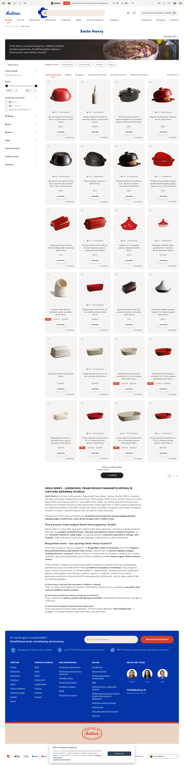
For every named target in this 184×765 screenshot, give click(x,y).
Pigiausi (68, 75)
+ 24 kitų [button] (112, 475)
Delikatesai (15, 676)
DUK (94, 682)
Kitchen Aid (40, 680)
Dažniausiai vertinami (97, 75)
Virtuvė (13, 667)
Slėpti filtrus (13, 65)
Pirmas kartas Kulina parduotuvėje (101, 677)
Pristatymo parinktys (68, 682)
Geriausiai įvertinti (119, 75)
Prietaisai (14, 680)
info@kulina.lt (136, 690)
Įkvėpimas (146, 20)
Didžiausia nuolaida (139, 75)
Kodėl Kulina (97, 707)
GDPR (61, 691)
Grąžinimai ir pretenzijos (69, 667)
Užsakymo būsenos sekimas (104, 703)
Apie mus (96, 716)
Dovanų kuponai (99, 671)
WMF (37, 667)
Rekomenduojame (53, 75)
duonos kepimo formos (123, 516)
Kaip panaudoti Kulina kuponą (105, 711)
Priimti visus (119, 753)
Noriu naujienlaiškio (157, 639)
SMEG (37, 676)
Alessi (37, 671)
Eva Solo (38, 697)
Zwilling (38, 688)
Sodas (12, 684)
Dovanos (174, 20)
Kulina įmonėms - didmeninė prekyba (104, 688)
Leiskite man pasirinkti (61, 759)
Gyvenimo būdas (17, 693)
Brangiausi (80, 75)
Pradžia (13, 697)
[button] (112, 75)
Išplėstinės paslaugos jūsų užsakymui (70, 673)
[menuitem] (8, 21)
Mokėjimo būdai (66, 678)
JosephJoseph (40, 684)
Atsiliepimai (97, 667)
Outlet (13, 701)
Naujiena (161, 20)
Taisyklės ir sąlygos (67, 687)
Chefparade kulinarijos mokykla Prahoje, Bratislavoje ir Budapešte (106, 696)
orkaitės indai (52, 519)
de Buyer (38, 693)
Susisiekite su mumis (68, 695)
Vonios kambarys (17, 688)
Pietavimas (15, 671)
